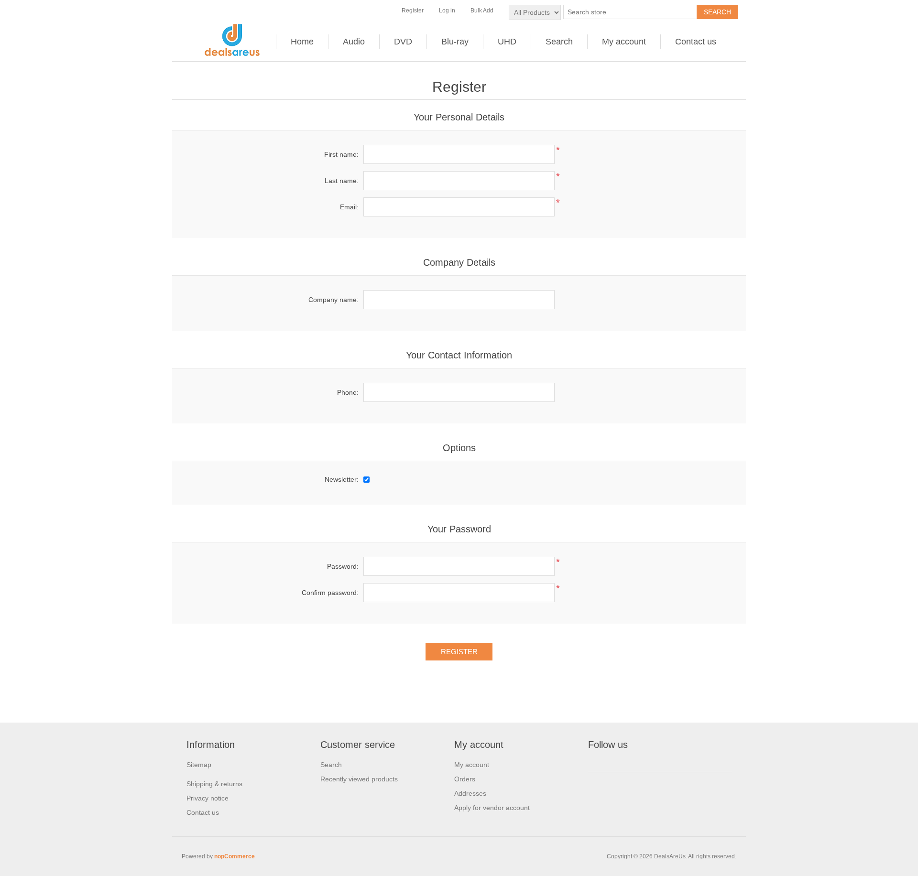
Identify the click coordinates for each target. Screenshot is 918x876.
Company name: (333, 299)
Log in (447, 10)
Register (413, 10)
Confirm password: (330, 592)
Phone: (348, 392)
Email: (349, 207)
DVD (403, 41)
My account (624, 41)
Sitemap (198, 764)
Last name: (342, 180)
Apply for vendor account (492, 807)
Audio (354, 41)
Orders (464, 779)
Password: (343, 566)
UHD (507, 41)
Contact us (695, 41)
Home (302, 41)
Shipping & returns (214, 784)
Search (559, 41)
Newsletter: (342, 479)
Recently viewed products (359, 779)
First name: (341, 154)
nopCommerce (234, 856)
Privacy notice (207, 798)
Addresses (470, 793)
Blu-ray (455, 41)
